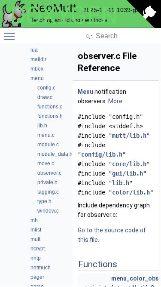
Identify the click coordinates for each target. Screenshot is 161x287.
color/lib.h (131, 192)
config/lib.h (101, 154)
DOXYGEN (64, 15)
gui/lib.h (127, 173)
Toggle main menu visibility (11, 35)
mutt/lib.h (129, 135)
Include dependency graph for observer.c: (114, 210)
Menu (85, 91)
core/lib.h (129, 163)
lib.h (120, 182)
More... (117, 101)
